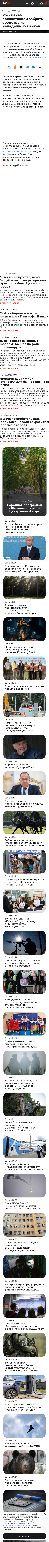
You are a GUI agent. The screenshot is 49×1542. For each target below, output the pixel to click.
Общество (7, 32)
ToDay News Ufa (36, 57)
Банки (16, 32)
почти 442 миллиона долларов (23, 150)
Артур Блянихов (19, 165)
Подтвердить (24, 1536)
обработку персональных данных (17, 1525)
